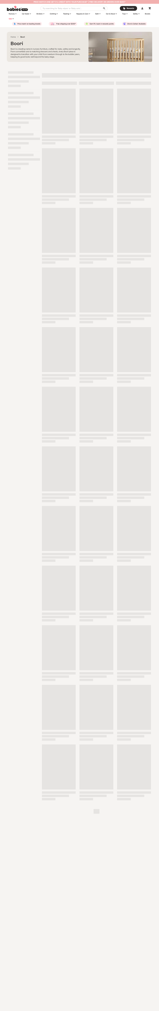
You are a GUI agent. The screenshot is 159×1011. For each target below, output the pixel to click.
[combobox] (73, 8)
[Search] (104, 8)
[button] (142, 8)
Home (13, 37)
